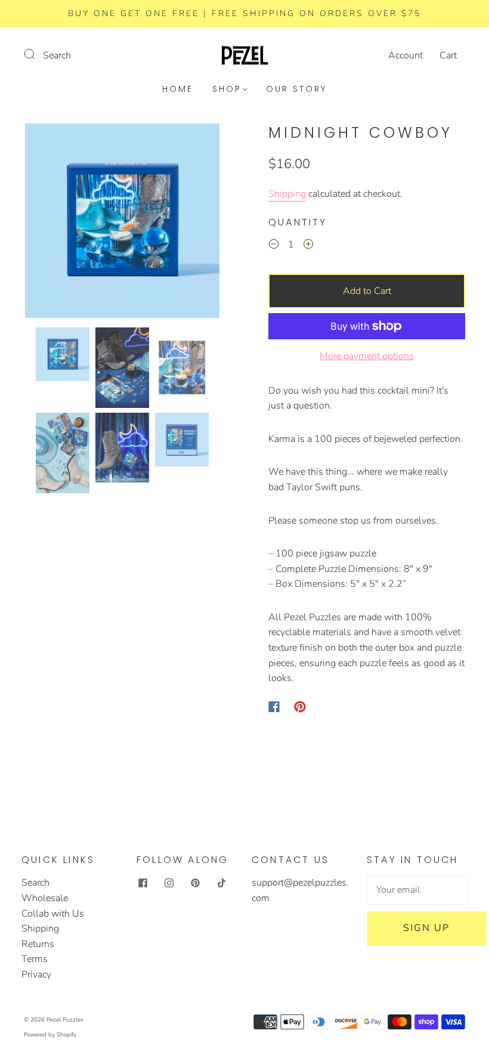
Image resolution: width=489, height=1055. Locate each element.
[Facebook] (274, 707)
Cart (448, 55)
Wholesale (44, 898)
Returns (37, 944)
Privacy (36, 974)
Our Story (296, 89)
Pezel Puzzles (65, 1020)
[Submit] (37, 54)
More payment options (367, 356)
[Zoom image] (122, 223)
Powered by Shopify (50, 1035)
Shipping (287, 193)
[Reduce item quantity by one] (274, 246)
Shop (227, 89)
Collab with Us (52, 913)
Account (405, 55)
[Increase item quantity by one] (308, 246)
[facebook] (142, 883)
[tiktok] (221, 883)
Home (177, 89)
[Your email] (417, 890)
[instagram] (169, 883)
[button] (44, 223)
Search (57, 55)
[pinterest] (195, 883)
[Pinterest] (300, 707)
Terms (34, 959)
